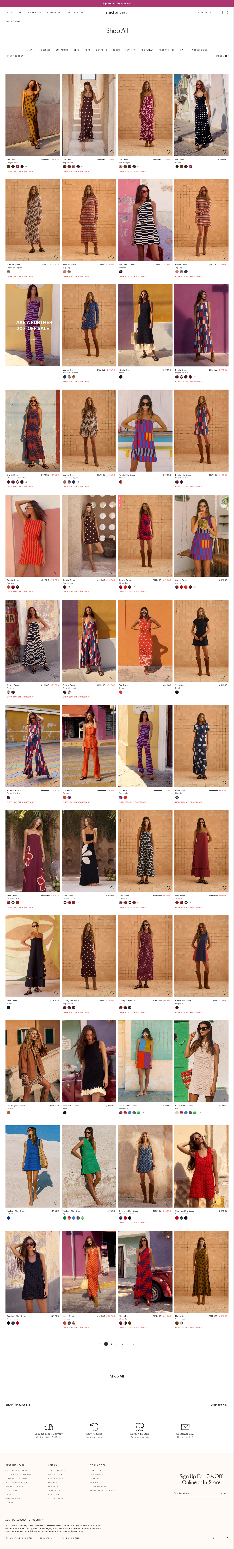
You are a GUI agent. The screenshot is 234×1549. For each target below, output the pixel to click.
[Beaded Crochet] (186, 271)
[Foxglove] (190, 377)
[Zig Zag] (65, 271)
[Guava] (121, 692)
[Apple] (65, 1218)
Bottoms (101, 50)
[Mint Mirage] (138, 1112)
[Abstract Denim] (121, 1218)
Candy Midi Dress (71, 1002)
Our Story (96, 1470)
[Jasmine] (121, 902)
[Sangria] (17, 902)
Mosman (53, 1482)
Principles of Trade (102, 1490)
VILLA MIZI (96, 1482)
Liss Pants (67, 792)
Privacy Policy (47, 1538)
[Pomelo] (121, 271)
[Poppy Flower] (125, 1218)
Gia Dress (12, 161)
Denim (116, 50)
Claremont (55, 1490)
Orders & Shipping (17, 1470)
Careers (95, 1478)
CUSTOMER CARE (75, 12)
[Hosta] (73, 1007)
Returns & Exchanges (19, 1474)
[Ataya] (121, 482)
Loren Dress (68, 1317)
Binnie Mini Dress (183, 476)
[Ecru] (177, 1112)
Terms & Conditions (71, 1538)
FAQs (8, 1494)
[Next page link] (133, 1344)
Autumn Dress (14, 266)
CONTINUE (183, 786)
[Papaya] (8, 587)
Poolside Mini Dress (128, 1107)
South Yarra (56, 1498)
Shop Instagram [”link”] (17, 1405)
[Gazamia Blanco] (181, 377)
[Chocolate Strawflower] (186, 377)
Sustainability (99, 1486)
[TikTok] (227, 1538)
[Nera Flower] (129, 1218)
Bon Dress (123, 686)
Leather (130, 50)
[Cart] (227, 12)
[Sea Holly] (69, 797)
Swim (183, 50)
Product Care (14, 1486)
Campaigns (96, 1474)
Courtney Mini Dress (128, 1212)
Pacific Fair (55, 1474)
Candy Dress (13, 581)
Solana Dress (13, 686)
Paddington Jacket (16, 1107)
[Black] (121, 377)
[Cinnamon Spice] (8, 271)
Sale (20, 12)
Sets (76, 50)
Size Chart (12, 1490)
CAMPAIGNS (35, 12)
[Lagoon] (129, 1112)
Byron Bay (54, 1486)
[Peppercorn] (13, 166)
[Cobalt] (8, 1218)
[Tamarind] (121, 1112)
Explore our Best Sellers (117, 3)
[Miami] (69, 1323)
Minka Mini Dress (127, 266)
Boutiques (53, 12)
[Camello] (8, 1112)
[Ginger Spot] (8, 166)
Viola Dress (180, 686)
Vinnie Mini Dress (71, 1107)
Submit (225, 1493)
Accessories (199, 50)
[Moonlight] (134, 1112)
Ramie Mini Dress (127, 476)
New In (31, 50)
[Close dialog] (229, 736)
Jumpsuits (62, 50)
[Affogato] (125, 1323)
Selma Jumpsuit (14, 792)
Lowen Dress (181, 266)
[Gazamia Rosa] (8, 902)
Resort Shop (167, 50)
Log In (9, 1502)
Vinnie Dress (125, 371)
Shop (8, 12)
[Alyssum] (73, 1323)
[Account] (222, 12)
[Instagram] (213, 1538)
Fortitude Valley (58, 1470)
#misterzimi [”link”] (220, 1405)
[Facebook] (220, 1538)
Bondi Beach (56, 1478)
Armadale (54, 1494)
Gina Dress (13, 897)
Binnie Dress (181, 371)
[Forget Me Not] (177, 377)
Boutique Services (17, 1482)
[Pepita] (22, 166)
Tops (88, 50)
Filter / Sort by (14, 56)
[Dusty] (69, 1007)
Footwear (147, 50)
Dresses (46, 50)
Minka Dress (124, 1317)
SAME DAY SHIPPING (17, 1478)
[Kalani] (125, 1112)
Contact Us (12, 1498)
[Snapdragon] (17, 166)
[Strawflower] (13, 587)
